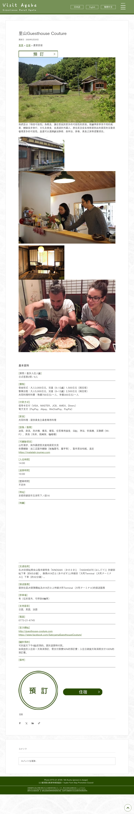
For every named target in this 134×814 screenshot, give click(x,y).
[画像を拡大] (67, 90)
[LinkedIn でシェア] (32, 723)
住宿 (21, 714)
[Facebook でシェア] (20, 723)
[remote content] (67, 532)
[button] (123, 7)
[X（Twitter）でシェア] (26, 723)
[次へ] (127, 807)
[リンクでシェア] (39, 723)
